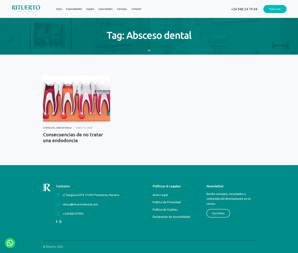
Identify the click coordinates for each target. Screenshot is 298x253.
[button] (10, 243)
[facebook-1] (56, 221)
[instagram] (60, 221)
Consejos (49, 127)
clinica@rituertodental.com (80, 204)
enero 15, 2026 (84, 127)
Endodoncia (64, 127)
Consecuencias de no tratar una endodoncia (73, 137)
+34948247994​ (73, 213)
